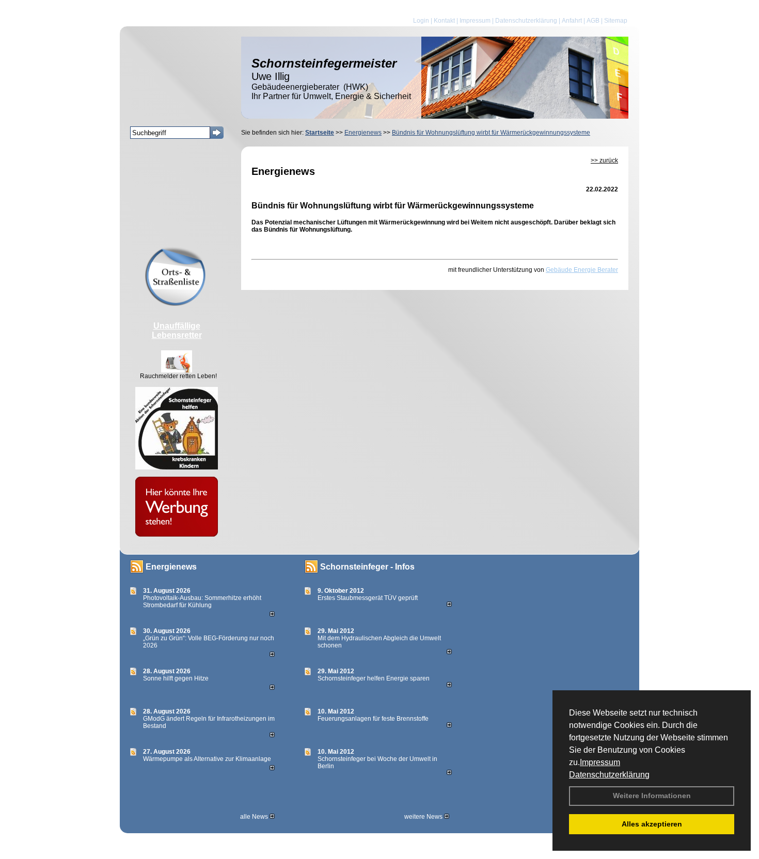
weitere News (424, 816)
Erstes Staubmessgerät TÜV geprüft (368, 598)
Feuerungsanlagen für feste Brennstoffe (373, 718)
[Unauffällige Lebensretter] (176, 370)
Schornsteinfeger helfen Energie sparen (374, 678)
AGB (593, 20)
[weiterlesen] (272, 614)
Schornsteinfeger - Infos (367, 566)
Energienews (171, 566)
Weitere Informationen (652, 795)
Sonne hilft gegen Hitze (176, 678)
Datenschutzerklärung (609, 774)
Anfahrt (572, 20)
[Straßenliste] (176, 303)
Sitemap (615, 20)
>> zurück (604, 160)
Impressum (600, 762)
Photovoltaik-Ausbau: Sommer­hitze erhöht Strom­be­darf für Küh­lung (202, 601)
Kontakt (444, 20)
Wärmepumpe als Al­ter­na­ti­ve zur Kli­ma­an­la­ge (207, 759)
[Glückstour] (176, 467)
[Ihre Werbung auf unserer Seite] (176, 534)
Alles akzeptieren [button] (652, 824)
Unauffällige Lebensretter (177, 330)
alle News (255, 816)
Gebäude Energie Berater (582, 269)
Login (421, 20)
